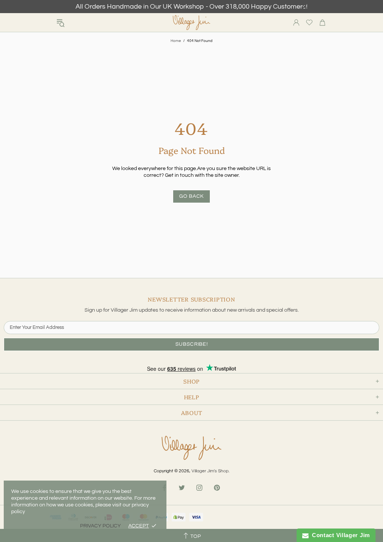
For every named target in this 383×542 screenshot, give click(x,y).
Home (176, 41)
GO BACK (191, 196)
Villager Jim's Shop (191, 22)
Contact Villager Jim (339, 535)
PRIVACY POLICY (100, 526)
